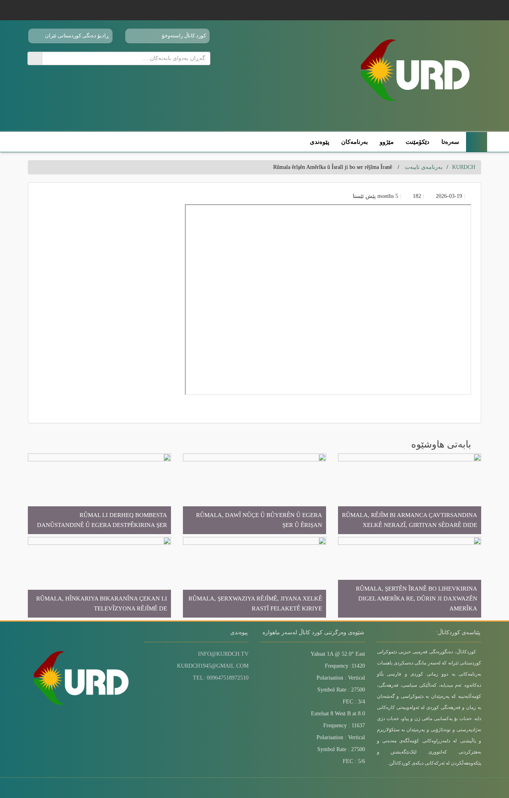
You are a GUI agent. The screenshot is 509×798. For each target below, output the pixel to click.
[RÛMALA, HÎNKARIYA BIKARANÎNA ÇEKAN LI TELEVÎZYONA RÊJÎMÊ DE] (99, 577)
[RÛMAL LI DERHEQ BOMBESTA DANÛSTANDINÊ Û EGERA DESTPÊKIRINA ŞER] (99, 493)
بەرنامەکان (354, 142)
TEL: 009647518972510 (221, 678)
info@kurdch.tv (223, 654)
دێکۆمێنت (417, 142)
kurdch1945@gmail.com (213, 666)
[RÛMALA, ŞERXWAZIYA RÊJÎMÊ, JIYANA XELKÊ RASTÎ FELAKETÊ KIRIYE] (254, 577)
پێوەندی (319, 142)
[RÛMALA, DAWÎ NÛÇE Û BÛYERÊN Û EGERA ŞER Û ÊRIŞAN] (254, 493)
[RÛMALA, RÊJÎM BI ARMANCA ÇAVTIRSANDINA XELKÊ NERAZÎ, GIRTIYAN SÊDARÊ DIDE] (409, 493)
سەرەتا (450, 142)
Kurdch (463, 167)
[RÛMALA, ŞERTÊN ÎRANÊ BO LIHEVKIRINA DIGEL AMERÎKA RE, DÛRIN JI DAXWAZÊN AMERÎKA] (409, 577)
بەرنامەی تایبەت (424, 167)
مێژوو (387, 142)
